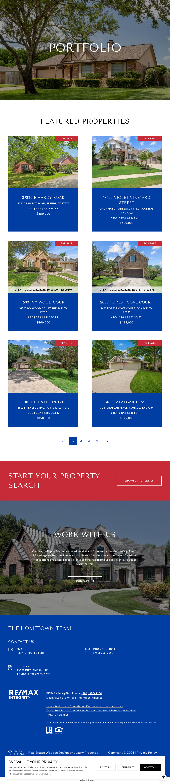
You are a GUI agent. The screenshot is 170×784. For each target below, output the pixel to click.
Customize (128, 767)
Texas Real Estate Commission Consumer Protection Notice (84, 706)
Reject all (105, 767)
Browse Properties (139, 480)
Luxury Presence (86, 752)
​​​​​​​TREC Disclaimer (57, 714)
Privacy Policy (147, 752)
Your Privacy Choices (85, 780)
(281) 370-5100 (92, 693)
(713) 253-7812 (103, 652)
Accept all (150, 767)
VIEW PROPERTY (43, 182)
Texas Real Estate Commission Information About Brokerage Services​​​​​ (91, 710)
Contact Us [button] (85, 581)
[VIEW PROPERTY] (43, 179)
